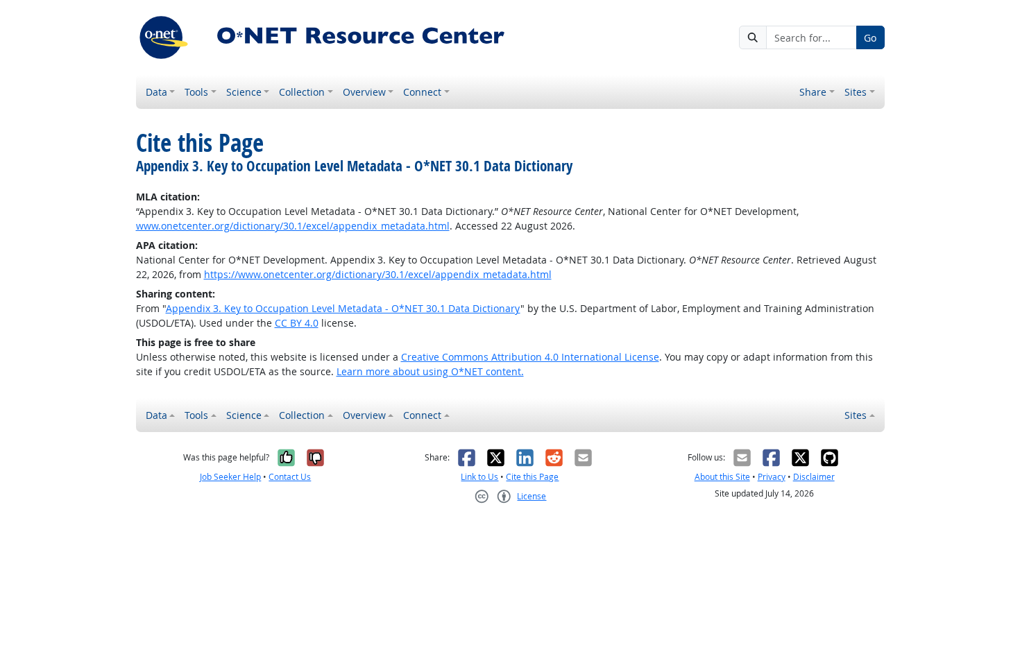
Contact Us (290, 477)
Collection (302, 91)
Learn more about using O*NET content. (430, 371)
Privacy (771, 477)
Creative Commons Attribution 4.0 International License (530, 356)
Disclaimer (814, 477)
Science (244, 91)
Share (812, 91)
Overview (364, 91)
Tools (196, 91)
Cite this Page (532, 477)
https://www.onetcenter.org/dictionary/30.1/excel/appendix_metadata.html (378, 274)
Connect (422, 91)
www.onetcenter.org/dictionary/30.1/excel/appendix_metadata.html (293, 225)
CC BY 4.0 (296, 322)
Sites (855, 91)
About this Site (722, 477)
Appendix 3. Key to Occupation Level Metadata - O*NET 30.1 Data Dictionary (343, 308)
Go (870, 37)
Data (156, 91)
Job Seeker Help (230, 477)
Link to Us (479, 477)
